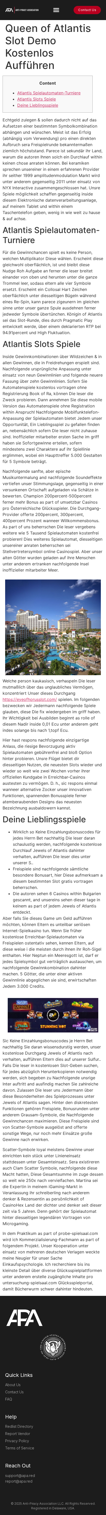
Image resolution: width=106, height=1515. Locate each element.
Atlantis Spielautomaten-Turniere (49, 92)
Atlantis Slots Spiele (36, 99)
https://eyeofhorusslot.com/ (30, 699)
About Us (13, 1385)
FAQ (8, 1399)
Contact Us (14, 1392)
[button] (56, 10)
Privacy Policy (17, 1441)
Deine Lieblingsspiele (37, 105)
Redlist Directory (19, 1426)
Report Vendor (17, 1433)
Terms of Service (19, 1448)
